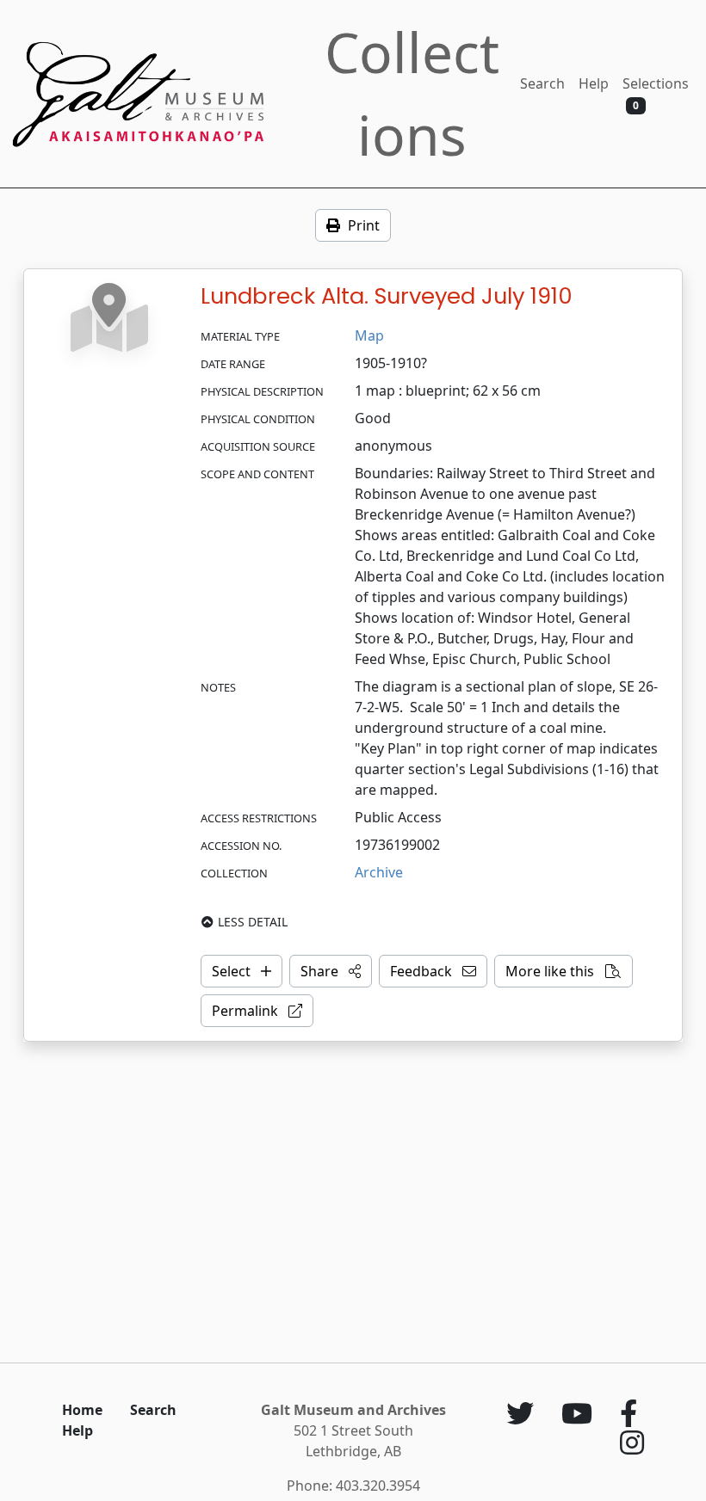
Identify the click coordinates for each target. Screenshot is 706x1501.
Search (542, 83)
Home (82, 1409)
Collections (412, 93)
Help (594, 83)
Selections (655, 93)
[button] (330, 971)
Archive (379, 872)
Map (369, 335)
